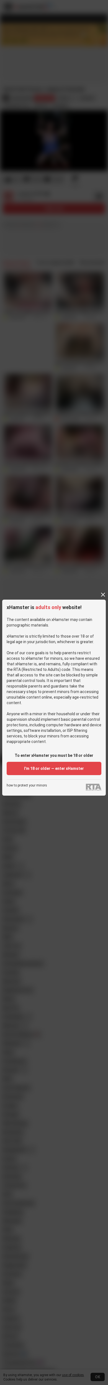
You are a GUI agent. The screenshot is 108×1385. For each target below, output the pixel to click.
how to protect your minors (27, 785)
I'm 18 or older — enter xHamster (54, 768)
